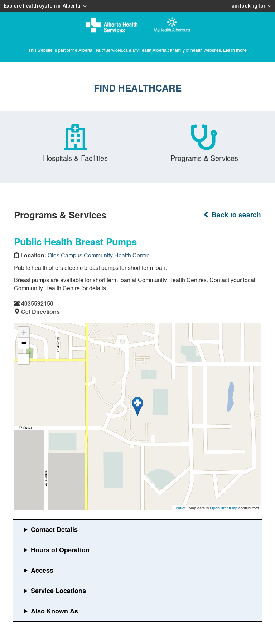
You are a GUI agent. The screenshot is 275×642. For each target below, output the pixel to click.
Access (42, 570)
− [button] (23, 343)
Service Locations (58, 590)
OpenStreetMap (223, 507)
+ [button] (23, 332)
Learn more (235, 50)
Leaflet (179, 507)
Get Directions (40, 311)
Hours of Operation (60, 549)
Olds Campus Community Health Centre (99, 255)
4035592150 (37, 303)
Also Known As (54, 611)
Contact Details (54, 529)
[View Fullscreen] (23, 359)
